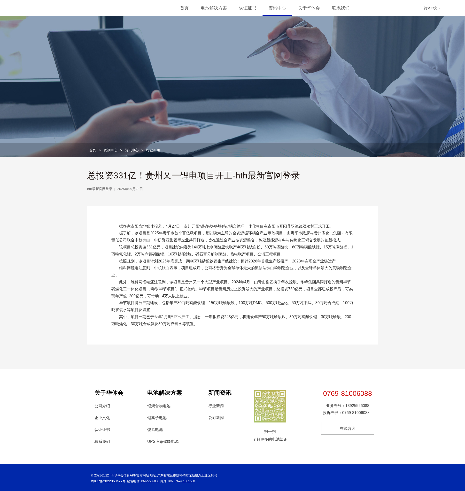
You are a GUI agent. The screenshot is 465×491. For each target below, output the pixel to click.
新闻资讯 (220, 392)
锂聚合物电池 (158, 406)
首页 (184, 8)
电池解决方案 (214, 8)
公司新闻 (216, 418)
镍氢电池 (155, 430)
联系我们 (340, 8)
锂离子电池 (157, 418)
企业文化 (102, 418)
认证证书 (247, 8)
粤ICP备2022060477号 (108, 481)
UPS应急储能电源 (163, 441)
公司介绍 (102, 406)
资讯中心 (277, 8)
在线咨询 (347, 428)
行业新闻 (153, 150)
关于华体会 (309, 8)
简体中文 (431, 8)
